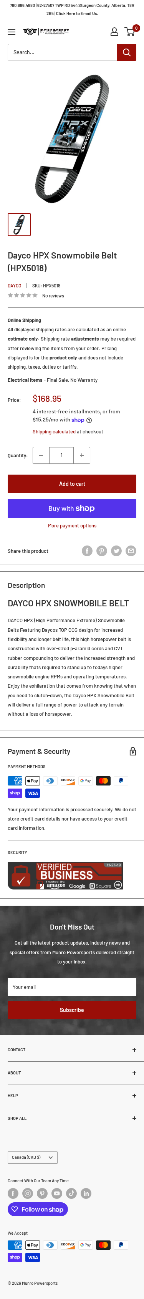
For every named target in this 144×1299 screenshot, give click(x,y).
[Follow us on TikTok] (71, 1193)
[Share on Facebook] (87, 550)
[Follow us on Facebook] (13, 1193)
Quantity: (18, 455)
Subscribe (72, 1010)
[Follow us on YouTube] (56, 1193)
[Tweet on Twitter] (116, 550)
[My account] (114, 31)
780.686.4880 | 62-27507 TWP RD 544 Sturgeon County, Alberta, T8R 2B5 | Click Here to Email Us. (72, 9)
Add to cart (72, 483)
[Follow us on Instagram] (27, 1193)
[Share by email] (131, 550)
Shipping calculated (54, 431)
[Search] (126, 52)
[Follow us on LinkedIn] (86, 1193)
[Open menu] (11, 32)
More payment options (72, 525)
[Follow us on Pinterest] (42, 1193)
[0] (130, 31)
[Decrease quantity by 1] (41, 455)
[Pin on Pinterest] (101, 550)
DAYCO (14, 285)
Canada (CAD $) (26, 1157)
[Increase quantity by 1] (82, 455)
